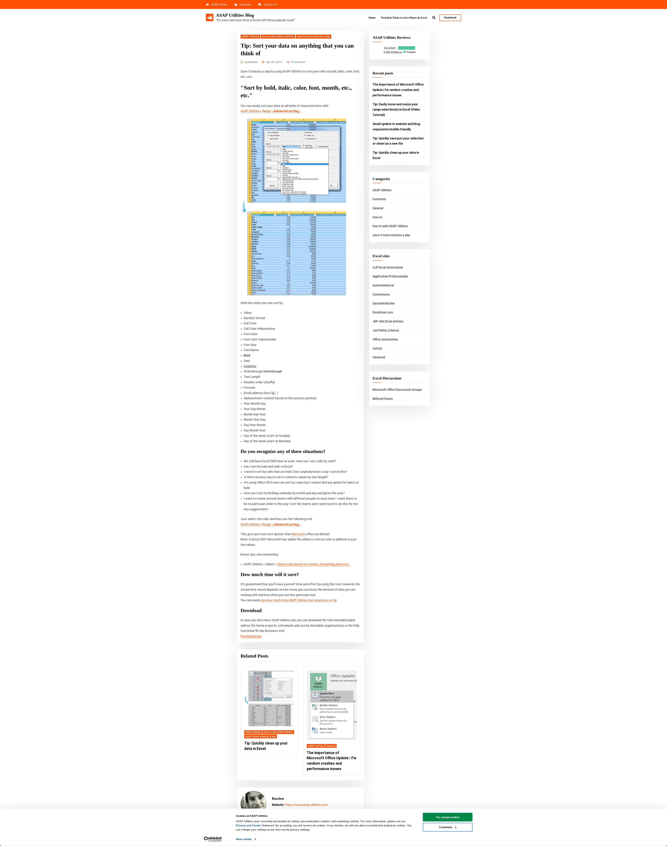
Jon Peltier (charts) (386, 330)
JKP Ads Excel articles (388, 321)
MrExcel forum (383, 398)
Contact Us (270, 4)
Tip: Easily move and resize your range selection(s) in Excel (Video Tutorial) (396, 110)
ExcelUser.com (383, 312)
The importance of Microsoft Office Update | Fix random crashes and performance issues (398, 90)
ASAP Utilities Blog (235, 15)
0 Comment (298, 62)
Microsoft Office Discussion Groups (397, 389)
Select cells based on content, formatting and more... (313, 564)
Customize (445, 827)
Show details (244, 839)
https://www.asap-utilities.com (306, 805)
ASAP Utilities (219, 4)
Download (245, 4)
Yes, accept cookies (448, 817)
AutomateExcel (383, 285)
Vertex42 (379, 357)
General (330, 745)
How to (377, 217)
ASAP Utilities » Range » (271, 111)
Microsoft (298, 534)
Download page (251, 636)
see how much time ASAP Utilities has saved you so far (299, 600)
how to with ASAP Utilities (278, 36)
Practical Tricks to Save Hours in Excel (404, 17)
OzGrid (377, 348)
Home (372, 17)
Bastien (251, 62)
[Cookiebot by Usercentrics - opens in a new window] (213, 839)
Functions (379, 199)
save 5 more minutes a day (313, 36)
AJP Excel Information (388, 267)
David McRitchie (384, 303)
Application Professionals (390, 276)
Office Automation (385, 339)
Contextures (381, 294)
